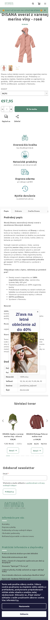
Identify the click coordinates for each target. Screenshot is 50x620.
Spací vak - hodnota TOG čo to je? (16, 578)
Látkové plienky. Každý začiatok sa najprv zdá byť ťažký (23, 570)
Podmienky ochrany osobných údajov (17, 530)
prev (3, 421)
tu (17, 600)
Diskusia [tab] (18, 211)
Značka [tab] (34, 211)
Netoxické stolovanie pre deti (14, 557)
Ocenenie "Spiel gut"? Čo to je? (15, 566)
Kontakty (5, 524)
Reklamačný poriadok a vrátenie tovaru (18, 536)
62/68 (29, 444)
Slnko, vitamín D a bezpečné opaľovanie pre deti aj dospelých (23, 561)
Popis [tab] (6, 211)
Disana (25, 24)
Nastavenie (24, 606)
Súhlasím (24, 614)
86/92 (36, 444)
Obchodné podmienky (11, 533)
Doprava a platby (9, 527)
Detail (11, 450)
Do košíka (33, 109)
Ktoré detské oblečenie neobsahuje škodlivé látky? (23, 575)
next (47, 421)
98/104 (44, 444)
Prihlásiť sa (9, 492)
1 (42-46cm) (9, 443)
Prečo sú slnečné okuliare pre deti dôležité (20, 553)
